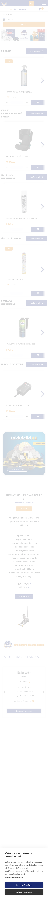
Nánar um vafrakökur (14, 878)
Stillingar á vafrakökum (24, 892)
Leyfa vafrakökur (24, 885)
